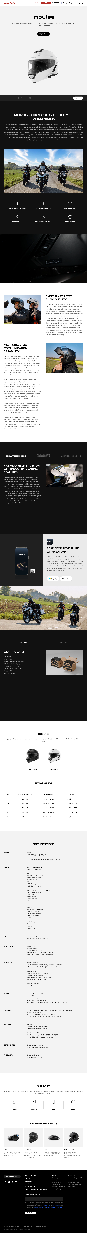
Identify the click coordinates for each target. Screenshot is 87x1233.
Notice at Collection (39, 1207)
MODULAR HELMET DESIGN (16, 456)
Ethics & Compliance (58, 1186)
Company (55, 1178)
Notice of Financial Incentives (54, 1207)
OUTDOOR (28, 1181)
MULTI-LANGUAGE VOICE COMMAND (43, 455)
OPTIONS (63, 642)
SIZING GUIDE (19, 98)
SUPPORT (37, 98)
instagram (8, 1181)
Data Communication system (36, 1189)
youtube (16, 1181)
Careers (54, 1180)
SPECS (29, 98)
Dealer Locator (57, 1184)
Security (44, 1226)
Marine (28, 1184)
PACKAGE (23, 642)
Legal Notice (26, 1226)
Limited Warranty (73, 1182)
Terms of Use (46, 1205)
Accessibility (37, 1226)
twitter (5, 1181)
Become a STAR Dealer (75, 1180)
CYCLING (28, 1178)
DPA (32, 1226)
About (54, 1175)
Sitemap (6, 1226)
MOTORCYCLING (30, 1175)
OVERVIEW (7, 98)
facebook (12, 1181)
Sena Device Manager (75, 1184)
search (79, 3)
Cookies (11, 1226)
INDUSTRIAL (29, 1187)
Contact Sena (56, 1182)
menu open (82, 3)
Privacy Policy (56, 1189)
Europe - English (12, 1176)
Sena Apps (71, 1186)
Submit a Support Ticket (75, 1178)
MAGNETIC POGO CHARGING (70, 456)
